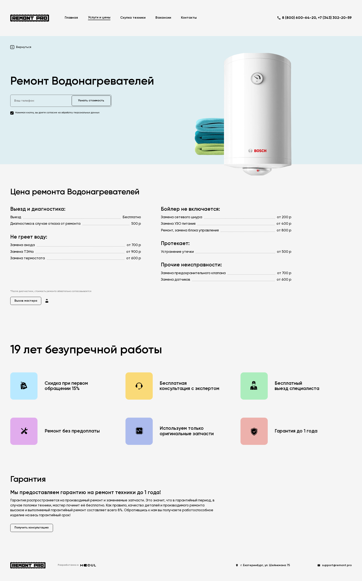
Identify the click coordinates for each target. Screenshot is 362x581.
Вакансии (163, 17)
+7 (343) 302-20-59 (335, 18)
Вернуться (23, 47)
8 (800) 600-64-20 (299, 18)
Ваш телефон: (24, 100)
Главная (71, 17)
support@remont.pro (337, 565)
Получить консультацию (31, 527)
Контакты (189, 17)
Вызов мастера (25, 300)
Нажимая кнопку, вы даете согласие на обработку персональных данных (57, 112)
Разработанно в (68, 565)
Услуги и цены (99, 17)
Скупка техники (133, 17)
